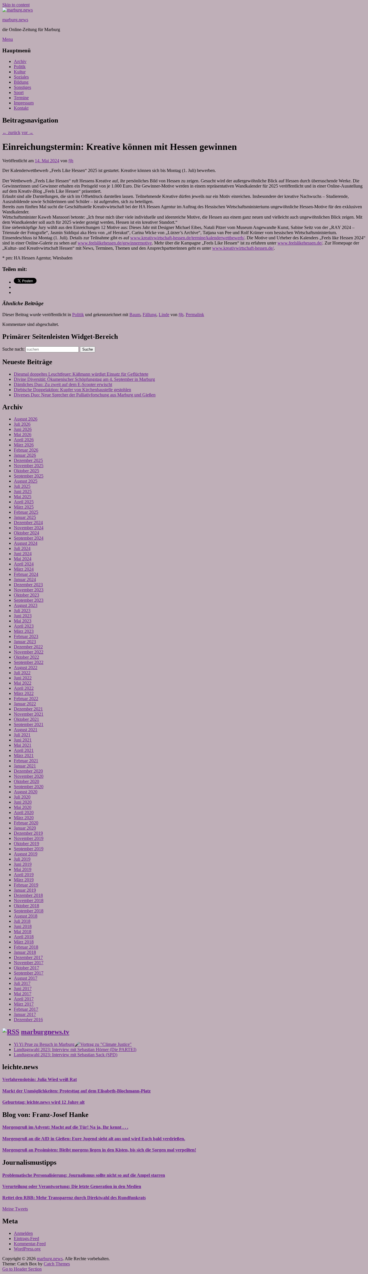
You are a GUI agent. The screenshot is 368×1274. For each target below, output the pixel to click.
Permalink (195, 314)
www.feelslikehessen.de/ (299, 242)
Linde (164, 314)
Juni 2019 (23, 864)
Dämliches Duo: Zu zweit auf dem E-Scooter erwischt (63, 384)
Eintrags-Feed (26, 1238)
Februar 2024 (26, 574)
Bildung (21, 82)
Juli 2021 (22, 734)
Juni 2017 (23, 988)
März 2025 (24, 507)
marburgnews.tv (45, 1032)
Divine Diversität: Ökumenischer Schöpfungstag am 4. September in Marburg (84, 379)
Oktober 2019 (26, 843)
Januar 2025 (25, 517)
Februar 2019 (26, 885)
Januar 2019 (25, 890)
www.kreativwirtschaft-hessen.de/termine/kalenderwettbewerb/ (187, 237)
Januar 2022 (25, 703)
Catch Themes (57, 1263)
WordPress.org (27, 1248)
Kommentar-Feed (30, 1243)
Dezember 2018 (28, 895)
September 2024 (28, 538)
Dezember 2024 (28, 522)
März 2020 (24, 817)
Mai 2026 (22, 434)
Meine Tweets (15, 1208)
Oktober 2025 (26, 470)
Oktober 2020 (26, 781)
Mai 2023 (22, 620)
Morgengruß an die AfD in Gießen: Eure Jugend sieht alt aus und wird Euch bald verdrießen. (93, 1138)
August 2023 (25, 605)
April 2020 (24, 812)
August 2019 (25, 853)
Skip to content (16, 4)
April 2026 (24, 439)
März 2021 (24, 755)
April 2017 (24, 998)
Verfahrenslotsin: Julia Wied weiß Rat (39, 1079)
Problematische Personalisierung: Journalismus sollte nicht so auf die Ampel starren (83, 1175)
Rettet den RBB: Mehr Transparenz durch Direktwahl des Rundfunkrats (74, 1197)
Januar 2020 (25, 828)
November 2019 (28, 838)
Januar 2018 (25, 952)
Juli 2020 (22, 796)
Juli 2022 (22, 672)
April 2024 (24, 563)
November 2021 (28, 714)
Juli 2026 (22, 424)
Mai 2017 (22, 993)
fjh (70, 160)
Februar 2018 (26, 947)
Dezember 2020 (28, 771)
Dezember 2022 (28, 646)
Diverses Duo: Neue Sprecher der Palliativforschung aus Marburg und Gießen (85, 394)
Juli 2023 (22, 610)
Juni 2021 (23, 740)
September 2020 (28, 786)
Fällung (149, 314)
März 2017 (24, 1004)
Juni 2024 (23, 553)
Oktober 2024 (26, 532)
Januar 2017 (25, 1014)
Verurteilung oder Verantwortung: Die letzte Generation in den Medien (71, 1186)
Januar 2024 (25, 579)
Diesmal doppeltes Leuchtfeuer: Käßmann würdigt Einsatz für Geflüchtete (81, 374)
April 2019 (24, 874)
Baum (134, 314)
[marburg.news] (17, 9)
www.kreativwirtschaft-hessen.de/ (243, 248)
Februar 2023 (26, 636)
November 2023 (28, 589)
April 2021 (24, 750)
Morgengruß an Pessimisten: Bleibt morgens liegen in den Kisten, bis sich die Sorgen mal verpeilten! (99, 1149)
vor (27, 132)
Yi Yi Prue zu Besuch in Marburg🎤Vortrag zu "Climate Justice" (73, 1044)
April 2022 (24, 688)
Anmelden (23, 1233)
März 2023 (24, 631)
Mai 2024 (22, 558)
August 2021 (25, 729)
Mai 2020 (22, 807)
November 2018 (28, 900)
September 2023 (28, 600)
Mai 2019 (22, 869)
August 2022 (25, 667)
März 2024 (24, 569)
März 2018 (24, 941)
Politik (20, 66)
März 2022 (24, 693)
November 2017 (28, 962)
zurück (11, 132)
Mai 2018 (22, 931)
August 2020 (25, 791)
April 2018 (24, 936)
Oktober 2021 (26, 719)
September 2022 (28, 662)
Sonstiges (22, 87)
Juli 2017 (22, 983)
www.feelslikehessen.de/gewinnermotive (115, 242)
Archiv (20, 61)
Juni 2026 (23, 429)
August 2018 (25, 916)
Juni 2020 (23, 802)
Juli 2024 (22, 548)
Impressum (24, 102)
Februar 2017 (26, 1009)
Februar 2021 (26, 760)
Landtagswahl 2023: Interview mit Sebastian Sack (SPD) (65, 1054)
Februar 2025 (26, 512)
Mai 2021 (22, 745)
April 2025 (24, 501)
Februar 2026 (26, 450)
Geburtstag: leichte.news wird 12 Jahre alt (43, 1102)
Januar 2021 (25, 765)
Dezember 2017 (28, 957)
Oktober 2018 (26, 905)
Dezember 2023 (28, 584)
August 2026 (25, 419)
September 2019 (28, 848)
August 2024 (25, 543)
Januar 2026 (25, 455)
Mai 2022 (22, 683)
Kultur (20, 71)
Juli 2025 (22, 486)
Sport (19, 92)
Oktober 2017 (26, 967)
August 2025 (25, 481)
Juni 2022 (23, 677)
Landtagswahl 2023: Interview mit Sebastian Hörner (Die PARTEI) (75, 1049)
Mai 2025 (22, 496)
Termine (21, 97)
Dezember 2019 (28, 833)
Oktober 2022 (26, 657)
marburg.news (15, 19)
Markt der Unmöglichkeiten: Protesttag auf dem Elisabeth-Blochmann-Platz (76, 1090)
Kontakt (21, 108)
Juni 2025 (23, 491)
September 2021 (28, 724)
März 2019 (24, 879)
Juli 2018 (22, 921)
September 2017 (28, 973)
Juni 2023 (23, 615)
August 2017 (25, 978)
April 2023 (24, 626)
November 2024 (28, 527)
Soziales (21, 77)
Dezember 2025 (28, 460)
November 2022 (28, 652)
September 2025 (28, 475)
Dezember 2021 (28, 708)
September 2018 (28, 910)
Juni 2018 (23, 926)
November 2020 (28, 776)
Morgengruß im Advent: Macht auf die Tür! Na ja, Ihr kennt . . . (65, 1127)
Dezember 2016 (28, 1019)
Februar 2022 (26, 698)
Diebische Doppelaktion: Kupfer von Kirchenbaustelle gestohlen (72, 389)
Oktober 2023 (26, 595)
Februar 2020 (26, 822)
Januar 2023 (25, 641)
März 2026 (24, 444)
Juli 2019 (22, 859)
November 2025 (28, 465)
